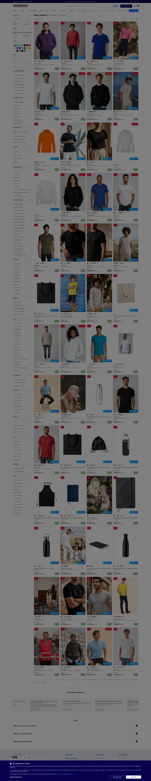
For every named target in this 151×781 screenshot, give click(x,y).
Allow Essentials (117, 777)
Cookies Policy (60, 774)
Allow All (133, 777)
